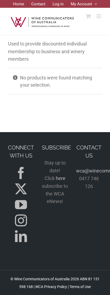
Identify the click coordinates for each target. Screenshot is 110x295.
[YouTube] (21, 205)
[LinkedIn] (21, 236)
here (60, 178)
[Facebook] (21, 173)
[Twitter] (21, 189)
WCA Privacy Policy (51, 287)
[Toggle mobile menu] (99, 16)
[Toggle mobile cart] (88, 16)
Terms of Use (80, 287)
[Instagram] (21, 220)
